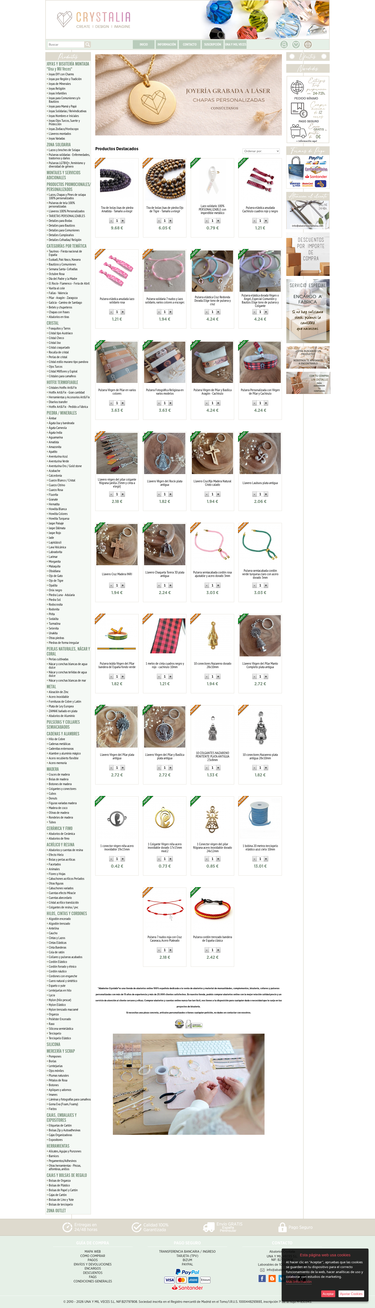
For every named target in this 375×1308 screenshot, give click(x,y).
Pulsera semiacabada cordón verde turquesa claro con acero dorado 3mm (260, 574)
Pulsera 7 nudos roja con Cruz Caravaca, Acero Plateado (165, 938)
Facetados (55, 864)
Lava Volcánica (57, 547)
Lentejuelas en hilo (60, 990)
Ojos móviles (56, 1070)
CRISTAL (53, 323)
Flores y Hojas (57, 873)
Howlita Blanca (58, 509)
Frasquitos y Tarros (59, 328)
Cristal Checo (56, 338)
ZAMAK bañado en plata (63, 711)
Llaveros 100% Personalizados (66, 211)
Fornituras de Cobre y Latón (65, 701)
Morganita (55, 561)
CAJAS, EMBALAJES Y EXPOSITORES (62, 1118)
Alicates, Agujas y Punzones (65, 1151)
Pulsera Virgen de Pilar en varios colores (117, 391)
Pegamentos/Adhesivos (62, 1160)
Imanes (53, 1094)
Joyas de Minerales (60, 83)
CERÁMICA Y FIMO (59, 828)
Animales (54, 869)
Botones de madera (60, 784)
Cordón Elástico (58, 961)
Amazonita (55, 447)
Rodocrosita (55, 604)
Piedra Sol (55, 599)
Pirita (52, 614)
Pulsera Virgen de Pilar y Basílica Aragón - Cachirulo (213, 391)
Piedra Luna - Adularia (62, 595)
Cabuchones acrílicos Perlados (66, 878)
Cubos (52, 793)
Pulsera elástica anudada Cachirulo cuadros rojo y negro (260, 209)
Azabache (54, 470)
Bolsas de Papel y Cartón (63, 1190)
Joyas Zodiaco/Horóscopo (64, 129)
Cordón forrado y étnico (62, 966)
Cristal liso (55, 342)
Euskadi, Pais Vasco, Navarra (65, 259)
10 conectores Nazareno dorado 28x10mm (212, 665)
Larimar (53, 556)
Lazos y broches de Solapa (64, 150)
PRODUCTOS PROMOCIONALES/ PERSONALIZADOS (69, 187)
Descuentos (92, 1273)
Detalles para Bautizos (62, 225)
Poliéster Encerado (60, 1019)
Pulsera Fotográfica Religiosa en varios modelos (165, 391)
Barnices (54, 1156)
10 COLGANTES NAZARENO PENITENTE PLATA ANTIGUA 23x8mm (212, 756)
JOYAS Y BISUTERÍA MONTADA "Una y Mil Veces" (68, 66)
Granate (53, 499)
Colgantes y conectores (62, 788)
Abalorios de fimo (59, 838)
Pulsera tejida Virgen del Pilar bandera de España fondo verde (117, 665)
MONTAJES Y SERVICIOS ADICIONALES (64, 175)
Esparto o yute (57, 985)
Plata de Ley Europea (61, 706)
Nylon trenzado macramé (63, 1009)
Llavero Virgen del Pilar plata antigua (117, 756)
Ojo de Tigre (56, 580)
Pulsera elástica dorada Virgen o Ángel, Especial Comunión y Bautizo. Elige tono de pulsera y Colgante (260, 300)
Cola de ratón (56, 952)
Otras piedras (56, 638)
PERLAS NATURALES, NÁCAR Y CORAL (68, 651)
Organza (54, 1014)
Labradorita (55, 552)
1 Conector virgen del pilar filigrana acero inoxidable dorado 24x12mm (212, 847)
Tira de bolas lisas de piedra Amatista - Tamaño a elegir (117, 209)
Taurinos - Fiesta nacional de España (65, 253)
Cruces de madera (59, 774)
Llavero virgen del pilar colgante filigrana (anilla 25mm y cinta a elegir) (117, 482)
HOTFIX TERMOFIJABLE (62, 382)
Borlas (52, 1061)
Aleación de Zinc (59, 692)
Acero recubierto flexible (64, 758)
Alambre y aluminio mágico (65, 753)
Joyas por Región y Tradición (65, 79)
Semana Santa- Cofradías (63, 269)
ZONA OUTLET (56, 1210)
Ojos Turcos (55, 366)
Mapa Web (93, 1251)
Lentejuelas (55, 1066)
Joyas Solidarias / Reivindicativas (67, 111)
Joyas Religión (57, 88)
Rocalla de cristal (59, 352)
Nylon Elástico (57, 1004)
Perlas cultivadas (58, 659)
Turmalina (54, 623)
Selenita (54, 628)
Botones (54, 1085)
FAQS (93, 1277)
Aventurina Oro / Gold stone (65, 466)
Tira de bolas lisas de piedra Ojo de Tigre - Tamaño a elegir (164, 209)
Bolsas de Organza (60, 1180)
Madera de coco (58, 808)
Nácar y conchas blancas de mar (67, 680)
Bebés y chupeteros (60, 307)
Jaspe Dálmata (57, 528)
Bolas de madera (58, 779)
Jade (51, 537)
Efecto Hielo (56, 854)
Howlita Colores (58, 513)
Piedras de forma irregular (64, 642)
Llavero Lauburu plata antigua (260, 483)
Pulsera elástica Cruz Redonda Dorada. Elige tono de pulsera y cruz (212, 300)
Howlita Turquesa (59, 518)
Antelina (54, 928)
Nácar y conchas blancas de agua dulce (68, 665)
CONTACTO (190, 44)
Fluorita (53, 494)
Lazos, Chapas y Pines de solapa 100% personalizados (67, 196)
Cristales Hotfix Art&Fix (63, 387)
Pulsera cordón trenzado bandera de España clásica (212, 938)
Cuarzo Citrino (57, 485)
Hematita (54, 504)
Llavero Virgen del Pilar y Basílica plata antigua (164, 756)
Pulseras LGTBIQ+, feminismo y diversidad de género (67, 164)
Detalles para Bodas (60, 220)
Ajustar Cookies (351, 1294)
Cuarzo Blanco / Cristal (62, 480)
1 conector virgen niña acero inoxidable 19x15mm (117, 847)
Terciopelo (55, 1033)
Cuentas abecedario (60, 897)
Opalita (53, 585)
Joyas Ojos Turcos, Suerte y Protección (64, 122)
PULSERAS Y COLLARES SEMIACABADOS (63, 725)
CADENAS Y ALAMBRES (63, 733)
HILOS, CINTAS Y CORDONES (67, 913)
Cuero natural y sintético (63, 981)
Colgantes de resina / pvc (63, 907)
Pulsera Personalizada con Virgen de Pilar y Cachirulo (260, 391)
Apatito (53, 451)
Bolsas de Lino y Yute (61, 1199)
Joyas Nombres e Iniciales (64, 116)
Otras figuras (56, 883)
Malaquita (54, 566)
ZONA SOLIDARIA (59, 144)
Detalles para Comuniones (64, 230)
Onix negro (55, 590)
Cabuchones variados (61, 888)
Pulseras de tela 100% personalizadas (62, 204)
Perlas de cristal (58, 357)
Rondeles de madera (61, 817)
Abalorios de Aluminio (62, 715)
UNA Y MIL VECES (235, 44)
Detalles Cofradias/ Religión (65, 239)
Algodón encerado (60, 918)
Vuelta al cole (57, 288)
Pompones (55, 1056)
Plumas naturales (59, 1075)
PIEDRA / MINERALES (62, 413)
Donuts (53, 798)
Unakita (53, 633)
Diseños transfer (58, 402)
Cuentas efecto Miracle (62, 893)
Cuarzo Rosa (56, 490)
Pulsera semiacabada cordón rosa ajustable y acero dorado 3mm (212, 574)
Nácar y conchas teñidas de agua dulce (68, 674)
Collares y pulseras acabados (65, 957)
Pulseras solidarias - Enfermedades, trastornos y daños (69, 156)
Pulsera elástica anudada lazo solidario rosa (117, 300)
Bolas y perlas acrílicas (62, 859)
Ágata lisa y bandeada (61, 423)
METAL (51, 686)
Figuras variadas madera (63, 803)
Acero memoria (58, 763)
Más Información (299, 1281)
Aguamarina (56, 437)
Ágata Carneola (58, 427)
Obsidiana (54, 571)
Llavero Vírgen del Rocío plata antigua (164, 483)
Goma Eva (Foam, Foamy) (63, 1104)
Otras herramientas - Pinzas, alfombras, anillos (65, 1167)
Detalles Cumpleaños (61, 235)
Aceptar (328, 1294)
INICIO (144, 44)
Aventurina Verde (59, 461)
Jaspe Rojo (55, 532)
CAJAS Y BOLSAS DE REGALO (67, 1175)
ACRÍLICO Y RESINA (60, 844)
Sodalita (53, 618)
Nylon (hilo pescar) (60, 1000)
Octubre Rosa (56, 274)
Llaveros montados (60, 133)
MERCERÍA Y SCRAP (61, 1051)
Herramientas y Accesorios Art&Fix (69, 397)
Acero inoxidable (59, 696)
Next (277, 94)
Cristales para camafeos (62, 376)
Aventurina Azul (58, 456)
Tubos (52, 822)
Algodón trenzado (59, 923)
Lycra (52, 995)
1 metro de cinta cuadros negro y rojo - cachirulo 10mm (165, 665)
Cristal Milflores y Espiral (63, 371)
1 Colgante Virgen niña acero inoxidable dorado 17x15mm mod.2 (165, 847)
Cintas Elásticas (57, 942)
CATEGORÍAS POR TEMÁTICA (67, 246)
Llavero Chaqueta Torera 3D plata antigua (164, 574)
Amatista (54, 442)
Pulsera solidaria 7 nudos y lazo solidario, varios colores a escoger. (164, 300)
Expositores (55, 1139)
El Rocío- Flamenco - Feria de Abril (69, 283)
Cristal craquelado (59, 347)
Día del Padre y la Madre (63, 278)
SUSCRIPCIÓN (212, 44)
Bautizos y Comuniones (62, 264)
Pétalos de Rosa (58, 1080)
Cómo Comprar (92, 1256)
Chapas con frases (59, 312)
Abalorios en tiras (59, 317)
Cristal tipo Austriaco (61, 333)
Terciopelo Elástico (60, 1038)
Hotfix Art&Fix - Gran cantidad (67, 392)
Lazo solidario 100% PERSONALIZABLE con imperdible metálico (212, 209)
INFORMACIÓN (167, 44)
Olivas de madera (59, 812)
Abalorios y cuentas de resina (66, 850)
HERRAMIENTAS (58, 1146)
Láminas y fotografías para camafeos (70, 1099)
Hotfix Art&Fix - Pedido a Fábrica (68, 406)
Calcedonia (55, 475)
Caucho (53, 933)
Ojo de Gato (56, 575)
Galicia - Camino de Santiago (65, 302)
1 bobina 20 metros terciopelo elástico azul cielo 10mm (260, 847)
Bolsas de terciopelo (61, 1204)
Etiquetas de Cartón (60, 1125)
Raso (51, 1023)
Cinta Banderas (57, 947)
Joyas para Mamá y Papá (62, 106)
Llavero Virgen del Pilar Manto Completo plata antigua (260, 665)
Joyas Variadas (57, 138)
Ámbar (52, 418)
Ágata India (55, 432)
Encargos (93, 1268)
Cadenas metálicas (59, 743)
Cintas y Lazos (57, 938)
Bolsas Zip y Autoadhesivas (64, 1130)
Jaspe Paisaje (56, 523)
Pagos (93, 1260)
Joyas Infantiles (58, 93)
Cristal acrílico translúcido (64, 902)
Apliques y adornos (60, 1089)
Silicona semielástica (61, 1028)
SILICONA (53, 1044)
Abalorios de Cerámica (62, 833)
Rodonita (54, 609)
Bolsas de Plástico (59, 1185)
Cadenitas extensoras (61, 748)
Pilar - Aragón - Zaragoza (63, 297)
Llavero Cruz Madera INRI (117, 574)
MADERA (53, 769)
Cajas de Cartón (58, 1195)
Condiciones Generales (93, 1281)
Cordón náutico (58, 971)
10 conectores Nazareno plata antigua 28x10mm (260, 756)
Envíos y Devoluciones (93, 1264)
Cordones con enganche (63, 976)
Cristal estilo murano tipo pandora (68, 361)
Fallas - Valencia (58, 293)
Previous (100, 94)
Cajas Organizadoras (60, 1135)
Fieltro (53, 1109)
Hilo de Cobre (57, 739)
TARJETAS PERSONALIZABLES (67, 216)
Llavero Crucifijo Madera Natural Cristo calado (212, 483)
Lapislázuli (55, 542)
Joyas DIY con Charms (61, 74)
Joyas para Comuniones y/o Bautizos (64, 100)
